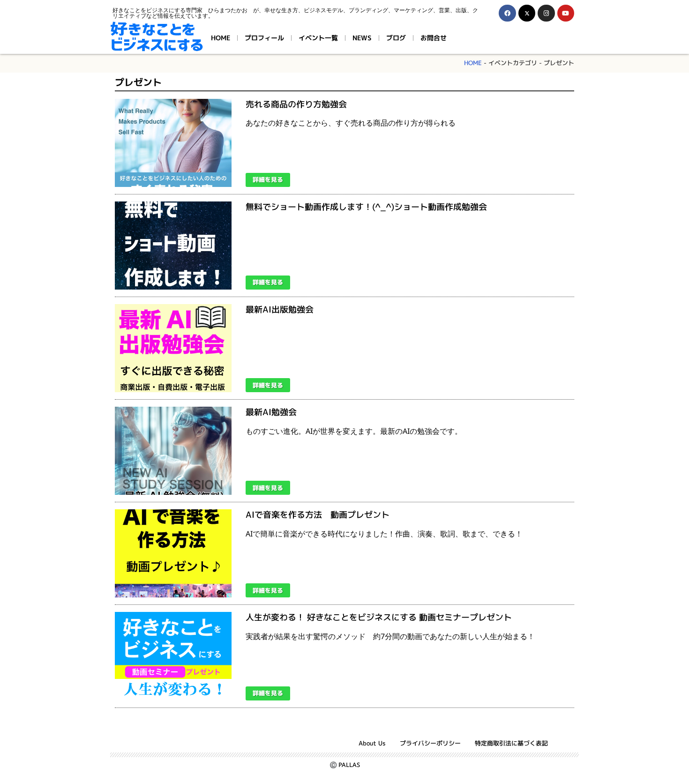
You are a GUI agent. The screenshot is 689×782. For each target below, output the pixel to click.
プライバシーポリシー (430, 743)
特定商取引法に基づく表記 (511, 743)
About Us (372, 743)
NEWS (362, 37)
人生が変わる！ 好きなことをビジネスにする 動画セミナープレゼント (379, 617)
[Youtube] (565, 13)
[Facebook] (507, 13)
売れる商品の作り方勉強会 (296, 104)
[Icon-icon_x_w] (526, 13)
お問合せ (433, 37)
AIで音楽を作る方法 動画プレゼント (317, 515)
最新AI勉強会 (271, 412)
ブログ (396, 37)
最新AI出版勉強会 (280, 309)
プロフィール (264, 37)
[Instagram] (546, 13)
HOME (220, 37)
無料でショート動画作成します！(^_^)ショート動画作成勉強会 (366, 207)
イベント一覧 (318, 37)
